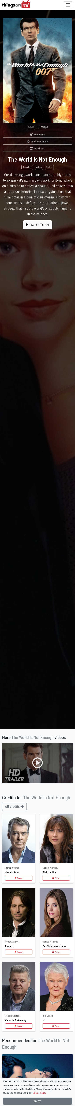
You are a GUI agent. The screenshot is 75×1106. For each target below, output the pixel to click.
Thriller (49, 167)
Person (20, 878)
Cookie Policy (39, 1092)
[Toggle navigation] (68, 4)
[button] (37, 763)
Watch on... (39, 148)
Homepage (39, 134)
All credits (13, 806)
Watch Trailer (39, 225)
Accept (37, 1101)
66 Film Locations (39, 141)
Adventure (27, 167)
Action (39, 167)
